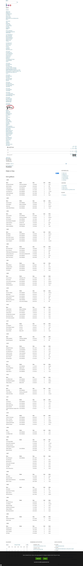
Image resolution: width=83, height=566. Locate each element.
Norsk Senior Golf (9, 95)
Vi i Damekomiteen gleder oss (11, 72)
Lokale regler (8, 24)
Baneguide (8, 23)
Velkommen (8, 11)
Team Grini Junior (9, 49)
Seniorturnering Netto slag (38, 549)
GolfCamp (8, 58)
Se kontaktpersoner (10, 165)
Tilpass (45, 558)
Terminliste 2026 (9, 66)
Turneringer (8, 90)
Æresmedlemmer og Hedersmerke (12, 18)
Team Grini (8, 86)
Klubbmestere (8, 17)
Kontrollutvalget (65, 177)
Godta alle (38, 558)
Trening (7, 41)
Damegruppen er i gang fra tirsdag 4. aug (13, 71)
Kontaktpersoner (9, 13)
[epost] (66, 163)
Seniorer (7, 80)
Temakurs (7, 47)
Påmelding (8, 65)
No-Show (7, 26)
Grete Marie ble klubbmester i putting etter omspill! (65, 548)
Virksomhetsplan (65, 178)
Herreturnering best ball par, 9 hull (39, 545)
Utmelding (64, 180)
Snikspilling (8, 27)
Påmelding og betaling (10, 84)
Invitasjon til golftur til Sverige (11, 67)
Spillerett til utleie (9, 39)
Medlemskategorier (9, 130)
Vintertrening (8, 45)
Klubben (7, 9)
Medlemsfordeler (9, 36)
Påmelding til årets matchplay (11, 68)
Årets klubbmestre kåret (60, 545)
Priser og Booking (9, 30)
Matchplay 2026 (9, 79)
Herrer (7, 73)
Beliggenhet (8, 12)
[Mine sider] (6, 4)
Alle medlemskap (9, 35)
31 (6, 548)
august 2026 (17, 544)
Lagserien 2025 (9, 100)
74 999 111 (12, 163)
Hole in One (8, 16)
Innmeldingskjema (9, 34)
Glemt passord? (9, 154)
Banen (7, 19)
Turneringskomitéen (9, 93)
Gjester (7, 28)
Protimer (7, 46)
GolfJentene (8, 57)
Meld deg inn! (8, 129)
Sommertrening (8, 44)
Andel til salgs (8, 40)
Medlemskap (8, 32)
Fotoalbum (64, 195)
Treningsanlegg (8, 25)
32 (6, 550)
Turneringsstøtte (9, 60)
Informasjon (8, 21)
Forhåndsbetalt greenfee (10, 31)
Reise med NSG (9, 99)
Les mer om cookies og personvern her (41, 562)
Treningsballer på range (10, 59)
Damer (7, 61)
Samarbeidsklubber (9, 37)
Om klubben (8, 14)
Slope (7, 22)
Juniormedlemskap (9, 53)
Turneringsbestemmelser (10, 94)
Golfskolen (8, 48)
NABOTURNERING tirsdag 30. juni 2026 (13, 70)
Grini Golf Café (8, 101)
